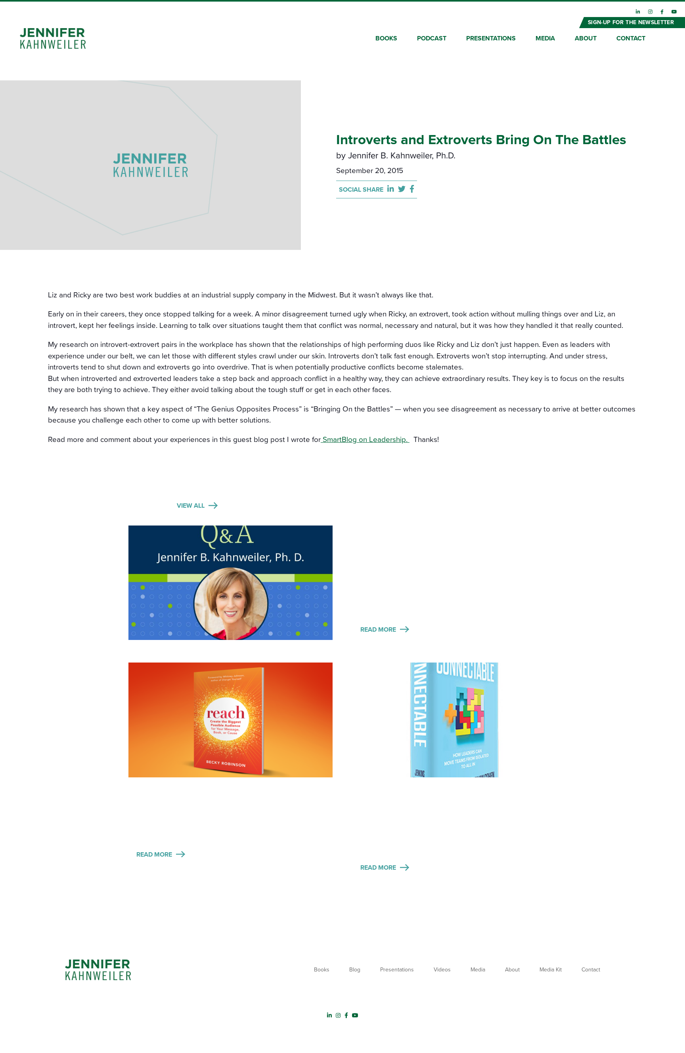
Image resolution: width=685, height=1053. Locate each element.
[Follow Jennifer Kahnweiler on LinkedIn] (638, 12)
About (586, 38)
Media (545, 38)
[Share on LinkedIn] (392, 189)
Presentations (491, 38)
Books (386, 38)
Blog (354, 970)
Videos (442, 970)
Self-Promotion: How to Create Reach (220, 786)
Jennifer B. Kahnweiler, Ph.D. (401, 155)
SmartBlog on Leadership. (365, 439)
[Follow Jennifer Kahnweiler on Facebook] (662, 12)
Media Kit (551, 970)
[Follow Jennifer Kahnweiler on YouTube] (674, 12)
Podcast (431, 38)
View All (191, 506)
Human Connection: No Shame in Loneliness (434, 793)
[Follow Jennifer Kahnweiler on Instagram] (650, 12)
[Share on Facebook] (411, 189)
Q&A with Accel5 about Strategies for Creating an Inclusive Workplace (444, 543)
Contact (630, 38)
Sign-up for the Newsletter (631, 22)
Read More (378, 630)
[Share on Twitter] (403, 189)
